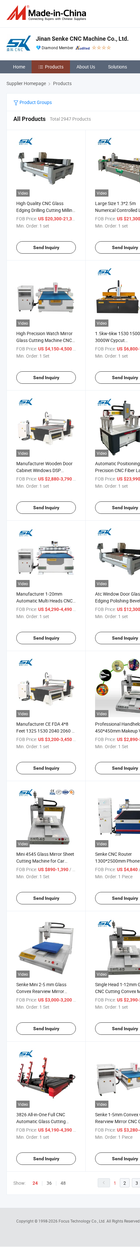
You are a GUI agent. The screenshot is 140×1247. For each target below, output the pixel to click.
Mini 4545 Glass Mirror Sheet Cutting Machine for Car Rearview (45, 861)
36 (49, 1183)
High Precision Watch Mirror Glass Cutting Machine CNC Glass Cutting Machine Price (44, 340)
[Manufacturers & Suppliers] (48, 13)
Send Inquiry (46, 247)
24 (35, 1183)
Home (19, 67)
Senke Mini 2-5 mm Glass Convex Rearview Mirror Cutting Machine (41, 991)
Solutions (117, 67)
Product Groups (35, 102)
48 (63, 1183)
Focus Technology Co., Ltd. (82, 1221)
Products (54, 67)
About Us (86, 67)
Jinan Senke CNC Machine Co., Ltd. (82, 38)
